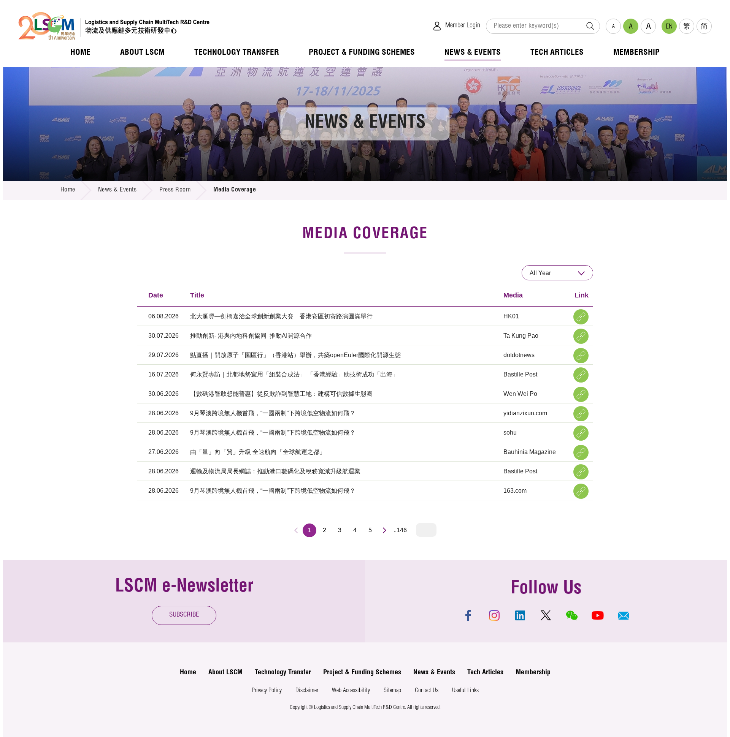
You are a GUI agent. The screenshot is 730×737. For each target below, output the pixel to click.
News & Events (117, 190)
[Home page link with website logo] (113, 26)
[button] (623, 615)
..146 (400, 530)
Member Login (462, 25)
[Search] (590, 26)
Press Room (174, 190)
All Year (540, 273)
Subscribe (184, 615)
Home (67, 190)
